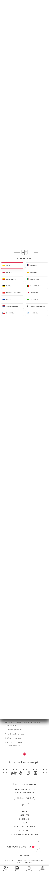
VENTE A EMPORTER (24, 826)
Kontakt (24, 830)
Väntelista (29, 870)
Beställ (5, 870)
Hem (24, 811)
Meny (24, 823)
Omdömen (24, 819)
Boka (17, 870)
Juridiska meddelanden (24, 834)
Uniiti (26, 856)
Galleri (24, 815)
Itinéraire (42, 870)
